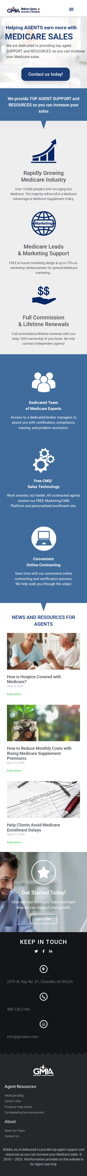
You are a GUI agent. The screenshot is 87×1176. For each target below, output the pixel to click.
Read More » (15, 694)
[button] (71, 9)
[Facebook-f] (43, 951)
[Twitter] (36, 951)
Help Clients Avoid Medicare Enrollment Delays (33, 827)
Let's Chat (43, 919)
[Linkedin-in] (50, 951)
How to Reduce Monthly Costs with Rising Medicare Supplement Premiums (39, 753)
